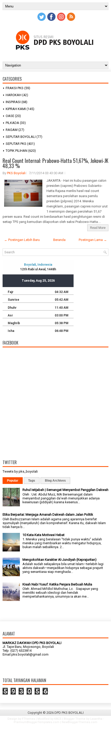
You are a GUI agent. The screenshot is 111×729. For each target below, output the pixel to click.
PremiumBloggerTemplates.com (36, 722)
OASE (10, 116)
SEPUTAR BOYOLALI (21, 137)
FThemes (28, 718)
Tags (31, 480)
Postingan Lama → (93, 240)
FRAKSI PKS (14, 88)
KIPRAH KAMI (16, 109)
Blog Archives (55, 480)
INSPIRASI (13, 102)
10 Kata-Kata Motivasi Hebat (43, 535)
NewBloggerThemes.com (79, 722)
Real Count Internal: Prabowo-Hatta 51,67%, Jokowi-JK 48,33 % (55, 163)
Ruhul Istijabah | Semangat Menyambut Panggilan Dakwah (65, 490)
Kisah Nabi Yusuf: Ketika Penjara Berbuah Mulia (57, 584)
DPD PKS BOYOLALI (69, 713)
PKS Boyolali (16, 173)
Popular (12, 480)
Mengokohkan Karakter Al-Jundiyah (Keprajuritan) (59, 560)
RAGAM (12, 130)
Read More (98, 228)
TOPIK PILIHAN (16, 151)
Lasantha (96, 718)
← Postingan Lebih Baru (22, 240)
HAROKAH (13, 95)
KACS (57, 718)
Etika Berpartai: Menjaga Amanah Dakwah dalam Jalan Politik (48, 514)
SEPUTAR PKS (16, 144)
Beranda (59, 240)
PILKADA (12, 123)
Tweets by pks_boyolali (20, 471)
